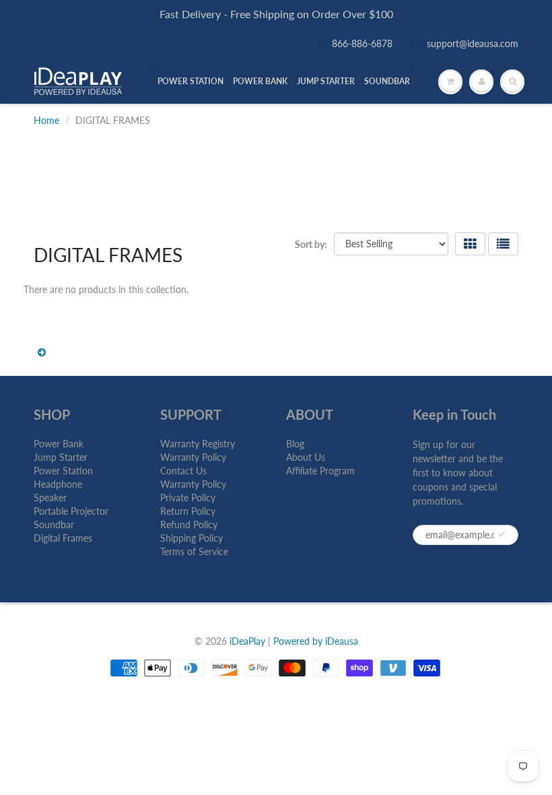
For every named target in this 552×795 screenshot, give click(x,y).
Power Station (63, 470)
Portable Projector (71, 511)
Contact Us (183, 470)
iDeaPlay (247, 641)
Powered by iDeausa (315, 641)
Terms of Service (194, 551)
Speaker (50, 497)
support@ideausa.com (472, 43)
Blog (295, 443)
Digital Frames (63, 538)
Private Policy (187, 497)
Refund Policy (188, 524)
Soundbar (54, 524)
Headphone (58, 484)
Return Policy (187, 511)
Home (46, 120)
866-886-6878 (362, 43)
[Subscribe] (501, 534)
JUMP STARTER (326, 81)
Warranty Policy (193, 457)
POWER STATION (190, 81)
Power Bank (58, 443)
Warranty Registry (197, 443)
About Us (305, 457)
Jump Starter (61, 457)
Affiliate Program (320, 470)
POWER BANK (260, 81)
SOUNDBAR (387, 81)
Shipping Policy (191, 538)
